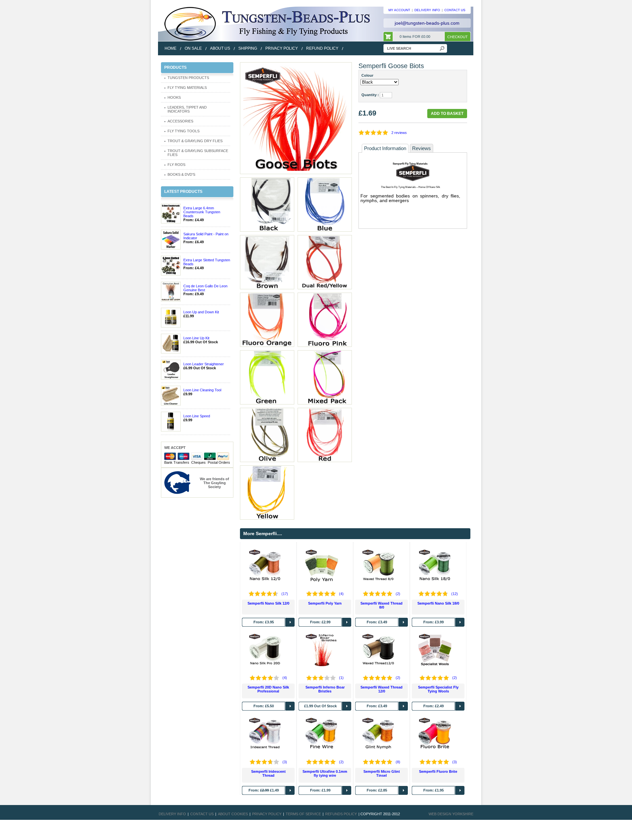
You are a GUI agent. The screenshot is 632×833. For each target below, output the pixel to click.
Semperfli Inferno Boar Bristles (325, 689)
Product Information (385, 148)
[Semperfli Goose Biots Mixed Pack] (324, 377)
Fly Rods (176, 165)
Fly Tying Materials (187, 88)
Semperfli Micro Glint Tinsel (381, 773)
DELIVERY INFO (427, 10)
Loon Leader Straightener (203, 364)
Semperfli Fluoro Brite (438, 771)
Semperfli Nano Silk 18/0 (438, 603)
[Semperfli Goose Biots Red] (296, 118)
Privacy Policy (266, 814)
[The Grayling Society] (177, 482)
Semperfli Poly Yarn (325, 603)
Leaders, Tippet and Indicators (187, 109)
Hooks (174, 97)
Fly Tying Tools (183, 131)
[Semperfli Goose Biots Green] (267, 377)
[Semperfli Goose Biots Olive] (267, 434)
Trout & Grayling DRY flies (195, 141)
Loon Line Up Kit (196, 338)
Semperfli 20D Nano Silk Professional (268, 689)
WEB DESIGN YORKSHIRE (451, 814)
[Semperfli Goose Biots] (267, 492)
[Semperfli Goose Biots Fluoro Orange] (267, 319)
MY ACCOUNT (399, 10)
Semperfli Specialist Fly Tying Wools (438, 689)
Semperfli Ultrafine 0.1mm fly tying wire (325, 773)
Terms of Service (303, 814)
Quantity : (370, 95)
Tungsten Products (188, 78)
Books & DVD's (181, 174)
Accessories (180, 121)
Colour (368, 75)
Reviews (421, 148)
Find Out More (290, 622)
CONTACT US (454, 10)
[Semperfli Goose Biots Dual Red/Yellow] (324, 262)
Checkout (457, 37)
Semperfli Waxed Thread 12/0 (381, 689)
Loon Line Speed (196, 416)
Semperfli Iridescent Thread (268, 773)
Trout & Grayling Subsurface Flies (198, 153)
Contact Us (202, 814)
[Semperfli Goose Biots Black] (267, 204)
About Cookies (233, 814)
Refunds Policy (341, 814)
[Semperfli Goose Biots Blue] (324, 204)
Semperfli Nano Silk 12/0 (268, 603)
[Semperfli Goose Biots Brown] (267, 262)
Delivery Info (172, 814)
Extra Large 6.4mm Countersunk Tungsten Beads (201, 212)
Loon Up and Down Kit (201, 312)
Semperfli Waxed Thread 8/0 (381, 605)
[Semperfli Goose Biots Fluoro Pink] (324, 319)
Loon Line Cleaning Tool (202, 390)
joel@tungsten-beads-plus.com (427, 23)
